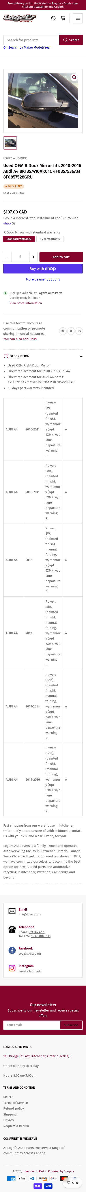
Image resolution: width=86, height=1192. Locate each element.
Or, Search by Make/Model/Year (27, 47)
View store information (26, 303)
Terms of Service (15, 1103)
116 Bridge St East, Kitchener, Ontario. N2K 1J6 (37, 1056)
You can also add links (20, 339)
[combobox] (43, 40)
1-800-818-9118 (40, 936)
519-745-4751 (37, 932)
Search (74, 40)
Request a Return (16, 1126)
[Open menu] (78, 18)
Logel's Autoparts (30, 953)
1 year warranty (50, 239)
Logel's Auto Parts (15, 158)
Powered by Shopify (61, 1171)
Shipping (10, 1114)
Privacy (8, 1120)
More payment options (43, 279)
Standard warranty (19, 239)
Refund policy (13, 1108)
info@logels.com (30, 914)
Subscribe (71, 1025)
